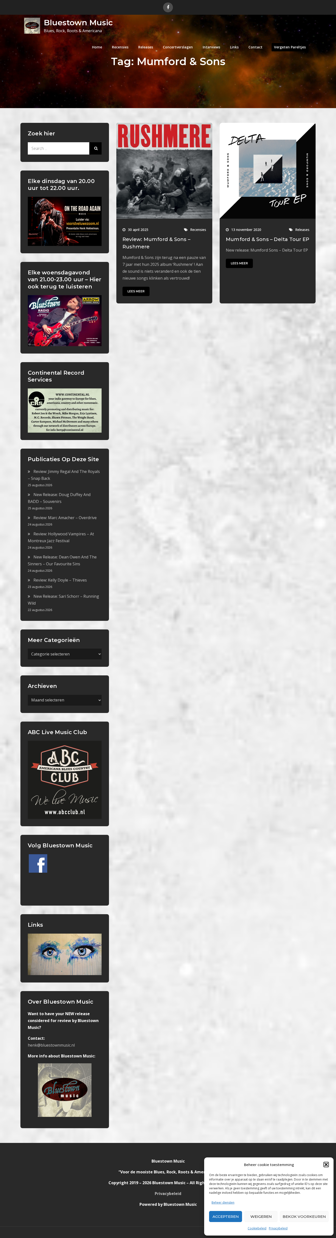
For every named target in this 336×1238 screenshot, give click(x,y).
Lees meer (136, 291)
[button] (326, 1164)
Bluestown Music (78, 22)
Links (234, 47)
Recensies (120, 47)
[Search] (95, 148)
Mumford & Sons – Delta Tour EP (267, 239)
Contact (255, 47)
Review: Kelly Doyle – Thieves (60, 580)
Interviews (211, 47)
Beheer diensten (223, 1202)
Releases (145, 47)
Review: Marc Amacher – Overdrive (65, 517)
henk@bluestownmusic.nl (51, 1045)
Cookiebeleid (257, 1228)
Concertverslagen (178, 47)
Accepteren (226, 1216)
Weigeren (261, 1216)
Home (97, 47)
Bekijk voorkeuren (304, 1216)
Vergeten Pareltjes (290, 47)
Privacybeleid (278, 1228)
